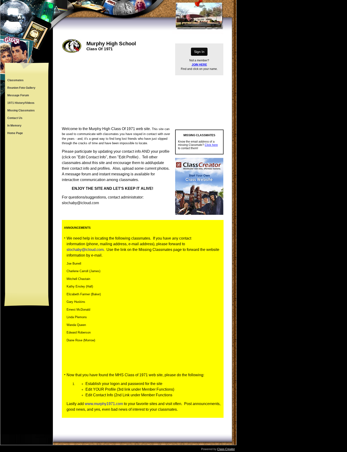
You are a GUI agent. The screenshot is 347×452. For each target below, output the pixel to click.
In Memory (14, 125)
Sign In (199, 52)
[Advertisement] (27, 215)
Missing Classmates (21, 110)
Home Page (15, 133)
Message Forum (18, 95)
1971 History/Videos (20, 103)
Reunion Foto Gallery (21, 87)
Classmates (15, 80)
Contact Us (14, 118)
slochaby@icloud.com (85, 250)
